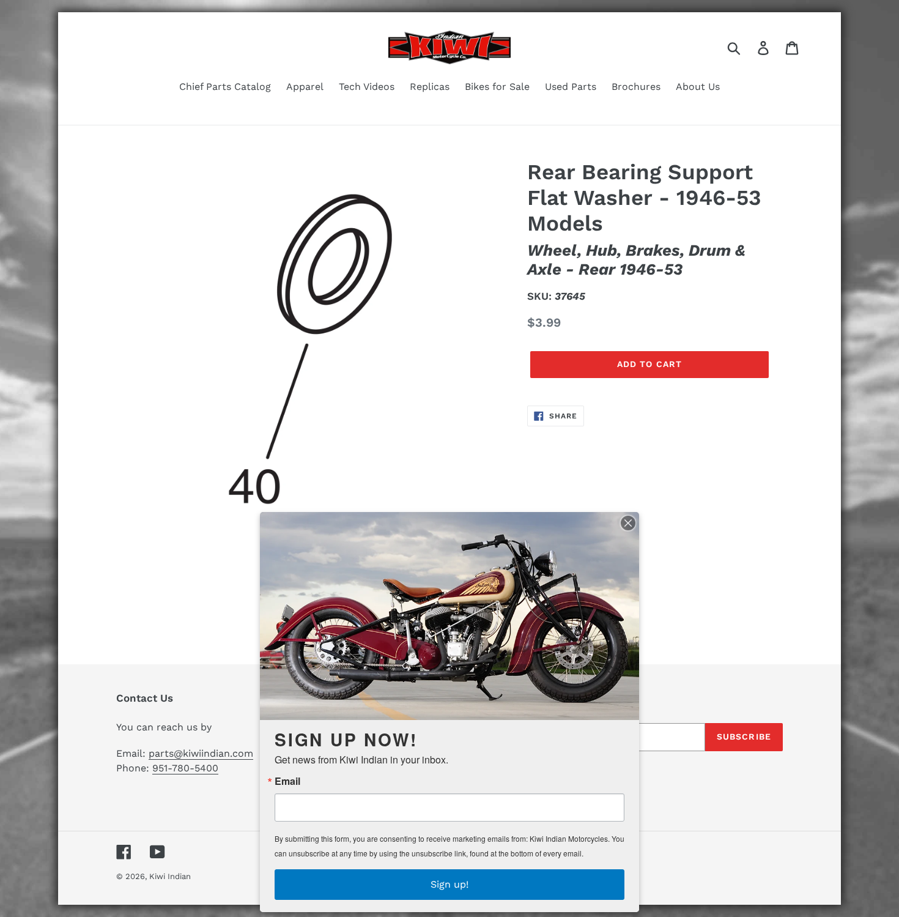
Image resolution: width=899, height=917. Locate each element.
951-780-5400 (185, 768)
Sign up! (449, 884)
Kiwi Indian (170, 876)
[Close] (628, 523)
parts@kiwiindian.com (201, 753)
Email (287, 781)
